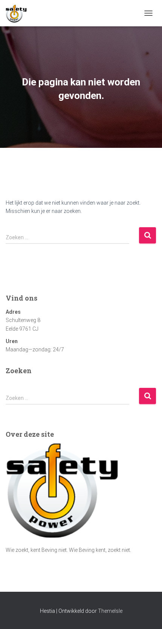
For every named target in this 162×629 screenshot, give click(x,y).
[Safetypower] (19, 13)
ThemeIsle (110, 611)
